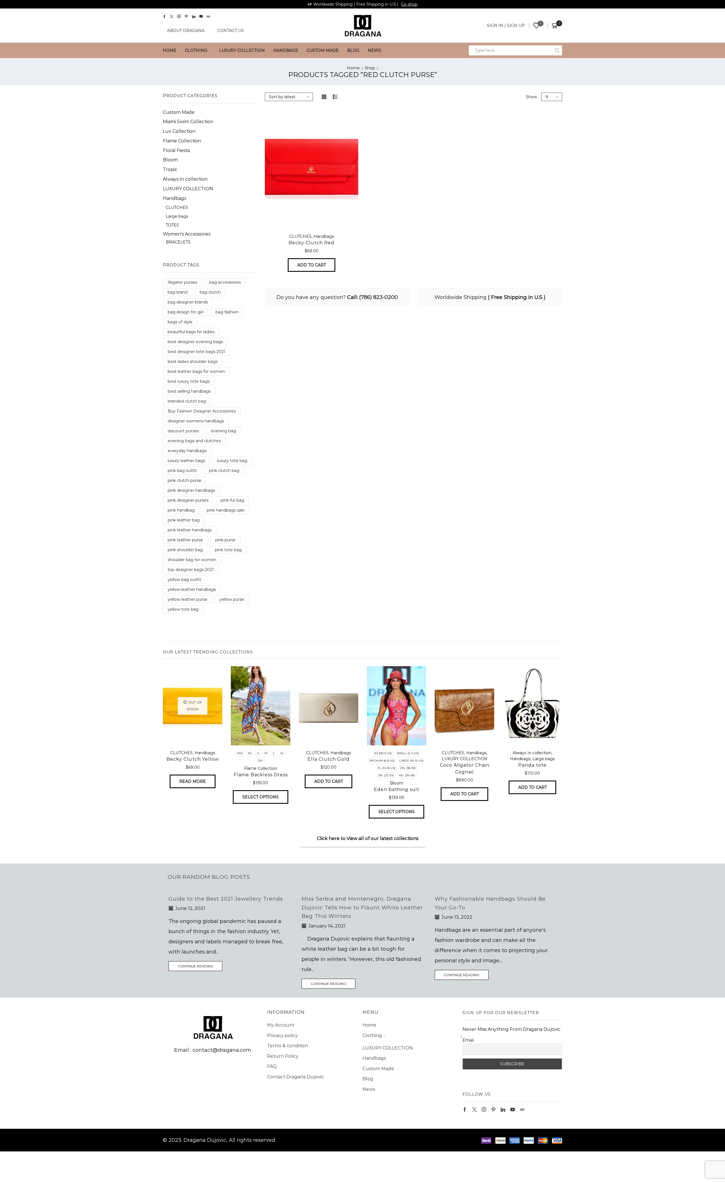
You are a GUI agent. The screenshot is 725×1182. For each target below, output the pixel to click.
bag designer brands (188, 302)
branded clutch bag (187, 401)
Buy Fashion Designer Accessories (202, 411)
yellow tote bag (183, 609)
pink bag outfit (182, 470)
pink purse (225, 539)
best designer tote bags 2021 (196, 351)
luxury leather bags (186, 460)
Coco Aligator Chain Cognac (464, 768)
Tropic (170, 169)
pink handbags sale (225, 510)
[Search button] (557, 50)
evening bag (223, 430)
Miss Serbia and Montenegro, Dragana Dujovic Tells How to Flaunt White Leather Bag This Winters (362, 907)
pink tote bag (228, 549)
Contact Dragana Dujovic (295, 1077)
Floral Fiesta (176, 150)
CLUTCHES (300, 236)
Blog (353, 50)
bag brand (177, 292)
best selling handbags (189, 391)
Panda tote (532, 765)
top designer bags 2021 (191, 569)
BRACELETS (178, 242)
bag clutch (210, 292)
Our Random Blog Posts (209, 876)
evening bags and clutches (194, 440)
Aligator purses (182, 282)
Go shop (409, 4)
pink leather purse (185, 539)
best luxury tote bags (189, 381)
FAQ (272, 1066)
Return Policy (282, 1056)
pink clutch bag (224, 470)
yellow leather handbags (192, 589)
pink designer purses (188, 500)
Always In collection (185, 179)
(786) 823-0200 (378, 297)
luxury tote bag (232, 460)
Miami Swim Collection (188, 121)
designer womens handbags (196, 421)
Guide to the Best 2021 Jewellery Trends (226, 898)
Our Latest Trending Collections (208, 652)
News (374, 50)
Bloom (170, 160)
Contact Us (230, 30)
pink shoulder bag (185, 549)
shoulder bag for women (192, 559)
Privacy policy (282, 1035)
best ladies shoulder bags (193, 361)
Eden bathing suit (396, 789)
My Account (281, 1025)
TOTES (172, 225)
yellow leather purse (187, 599)
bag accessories (225, 282)
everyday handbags (187, 450)
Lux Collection (179, 131)
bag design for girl (185, 312)
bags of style (180, 321)
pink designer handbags (191, 490)
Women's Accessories (186, 234)
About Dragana (185, 30)
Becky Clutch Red (311, 242)
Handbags (285, 50)
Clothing (196, 50)
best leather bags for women (196, 371)
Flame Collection (182, 141)
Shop (370, 67)
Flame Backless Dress (261, 774)
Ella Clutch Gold (328, 759)
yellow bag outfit (184, 579)
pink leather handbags (190, 530)
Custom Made (322, 50)
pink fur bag (232, 500)
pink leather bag (184, 520)
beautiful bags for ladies (191, 331)
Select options (260, 797)
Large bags (177, 216)
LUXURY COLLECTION (242, 50)
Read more (192, 781)
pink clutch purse (184, 480)
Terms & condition (287, 1045)
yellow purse (231, 599)
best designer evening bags (195, 341)
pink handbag (181, 510)
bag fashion (227, 312)
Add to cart (311, 265)
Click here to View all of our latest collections (367, 838)
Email (468, 1040)
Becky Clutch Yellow (193, 759)
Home (169, 50)
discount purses (183, 430)
